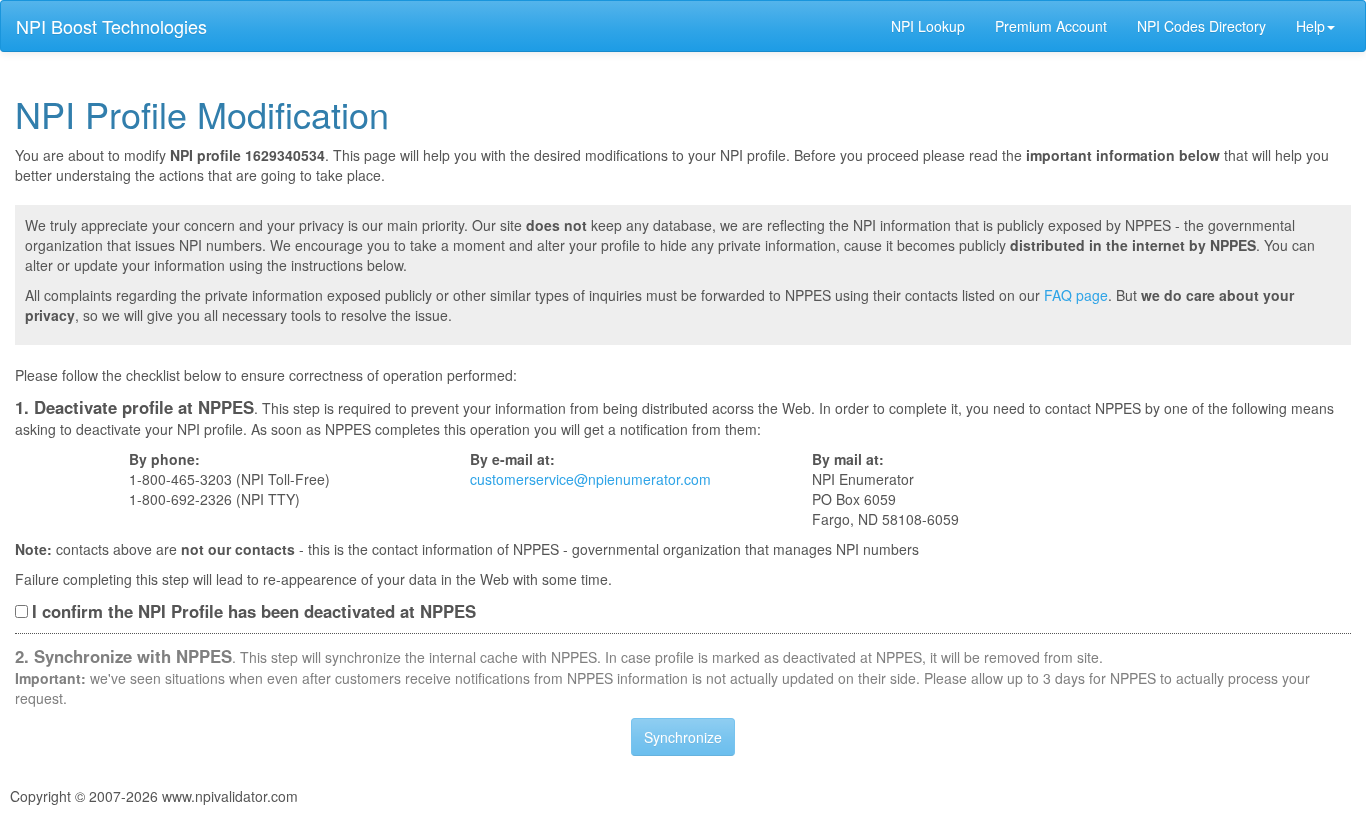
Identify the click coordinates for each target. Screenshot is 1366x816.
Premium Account (1051, 26)
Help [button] (1310, 26)
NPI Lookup (928, 26)
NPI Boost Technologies (111, 26)
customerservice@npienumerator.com (590, 479)
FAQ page (1076, 295)
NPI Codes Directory (1201, 26)
